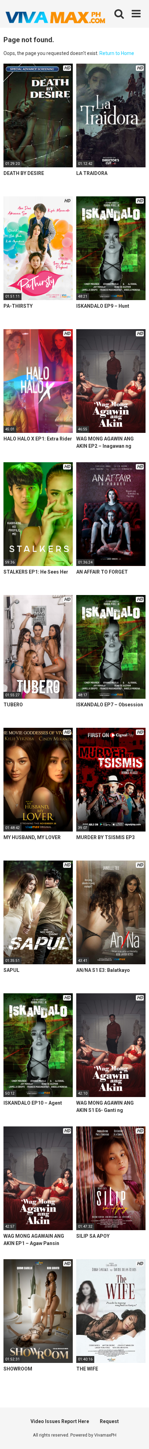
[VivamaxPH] (55, 17)
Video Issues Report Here (59, 1421)
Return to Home (116, 53)
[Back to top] (136, 1435)
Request (109, 1421)
